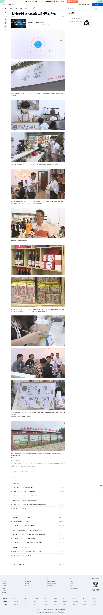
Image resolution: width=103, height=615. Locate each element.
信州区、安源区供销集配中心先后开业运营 (22, 555)
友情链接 (71, 586)
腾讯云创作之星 (50, 585)
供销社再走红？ (16, 483)
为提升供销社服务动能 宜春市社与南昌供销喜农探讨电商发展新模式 (27, 496)
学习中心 (4, 588)
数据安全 (16, 604)
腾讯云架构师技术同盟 (51, 583)
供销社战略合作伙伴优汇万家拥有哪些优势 (22, 560)
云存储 (84, 598)
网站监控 (84, 604)
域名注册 (16, 598)
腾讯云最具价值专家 (51, 581)
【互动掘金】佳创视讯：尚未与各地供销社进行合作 (24, 538)
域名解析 (74, 598)
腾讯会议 (25, 601)
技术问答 (4, 583)
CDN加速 (45, 601)
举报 (64, 16)
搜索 (88, 8)
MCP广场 (32, 8)
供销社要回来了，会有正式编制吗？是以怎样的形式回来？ (25, 500)
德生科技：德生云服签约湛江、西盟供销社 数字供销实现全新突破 (27, 551)
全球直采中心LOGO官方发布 (19, 564)
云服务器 (25, 598)
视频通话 (55, 601)
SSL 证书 (84, 601)
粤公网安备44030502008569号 (65, 611)
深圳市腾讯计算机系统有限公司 (38, 611)
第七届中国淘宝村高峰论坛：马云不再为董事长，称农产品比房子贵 (27, 542)
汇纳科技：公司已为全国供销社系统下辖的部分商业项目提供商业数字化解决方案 (30, 504)
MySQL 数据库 (76, 601)
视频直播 (94, 598)
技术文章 (4, 581)
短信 (35, 604)
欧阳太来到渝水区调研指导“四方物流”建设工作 (23, 487)
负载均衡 (25, 604)
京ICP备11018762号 (62, 612)
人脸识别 (16, 601)
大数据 (64, 604)
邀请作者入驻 (27, 583)
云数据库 (65, 598)
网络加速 (55, 598)
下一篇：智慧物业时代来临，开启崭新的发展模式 (20, 473)
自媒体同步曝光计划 (28, 581)
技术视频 (4, 586)
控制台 (88, 4)
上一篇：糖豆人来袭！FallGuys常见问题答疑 (19, 471)
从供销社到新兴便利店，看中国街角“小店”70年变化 (24, 525)
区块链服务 (36, 598)
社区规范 (71, 581)
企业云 (35, 601)
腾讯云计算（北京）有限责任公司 (43, 612)
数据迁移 (94, 604)
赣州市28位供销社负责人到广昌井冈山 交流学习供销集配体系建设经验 (28, 530)
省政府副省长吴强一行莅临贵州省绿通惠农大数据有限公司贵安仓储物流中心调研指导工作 (30, 534)
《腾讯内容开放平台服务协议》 (54, 463)
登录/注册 (97, 4)
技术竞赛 (26, 586)
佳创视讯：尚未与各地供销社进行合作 (21, 547)
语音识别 (94, 601)
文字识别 (45, 604)
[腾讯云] (4, 4)
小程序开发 (75, 604)
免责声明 (71, 583)
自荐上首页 (27, 585)
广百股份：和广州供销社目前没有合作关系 (22, 513)
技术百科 (4, 590)
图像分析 (65, 601)
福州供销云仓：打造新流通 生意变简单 (21, 517)
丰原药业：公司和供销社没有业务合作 (21, 508)
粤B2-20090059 (55, 611)
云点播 (54, 604)
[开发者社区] (12, 4)
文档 (80, 4)
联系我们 (71, 585)
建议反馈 (84, 4)
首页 (2, 8)
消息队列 (45, 598)
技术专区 (4, 592)
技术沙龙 (4, 585)
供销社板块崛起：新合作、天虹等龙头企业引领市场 (24, 491)
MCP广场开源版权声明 (74, 588)
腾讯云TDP (49, 586)
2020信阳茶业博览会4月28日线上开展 (21, 521)
